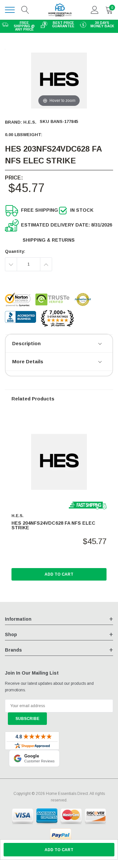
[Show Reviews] (100, 344)
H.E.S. (29, 122)
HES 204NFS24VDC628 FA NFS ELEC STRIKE (53, 525)
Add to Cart (59, 574)
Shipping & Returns (49, 240)
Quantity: (15, 251)
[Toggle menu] (10, 10)
